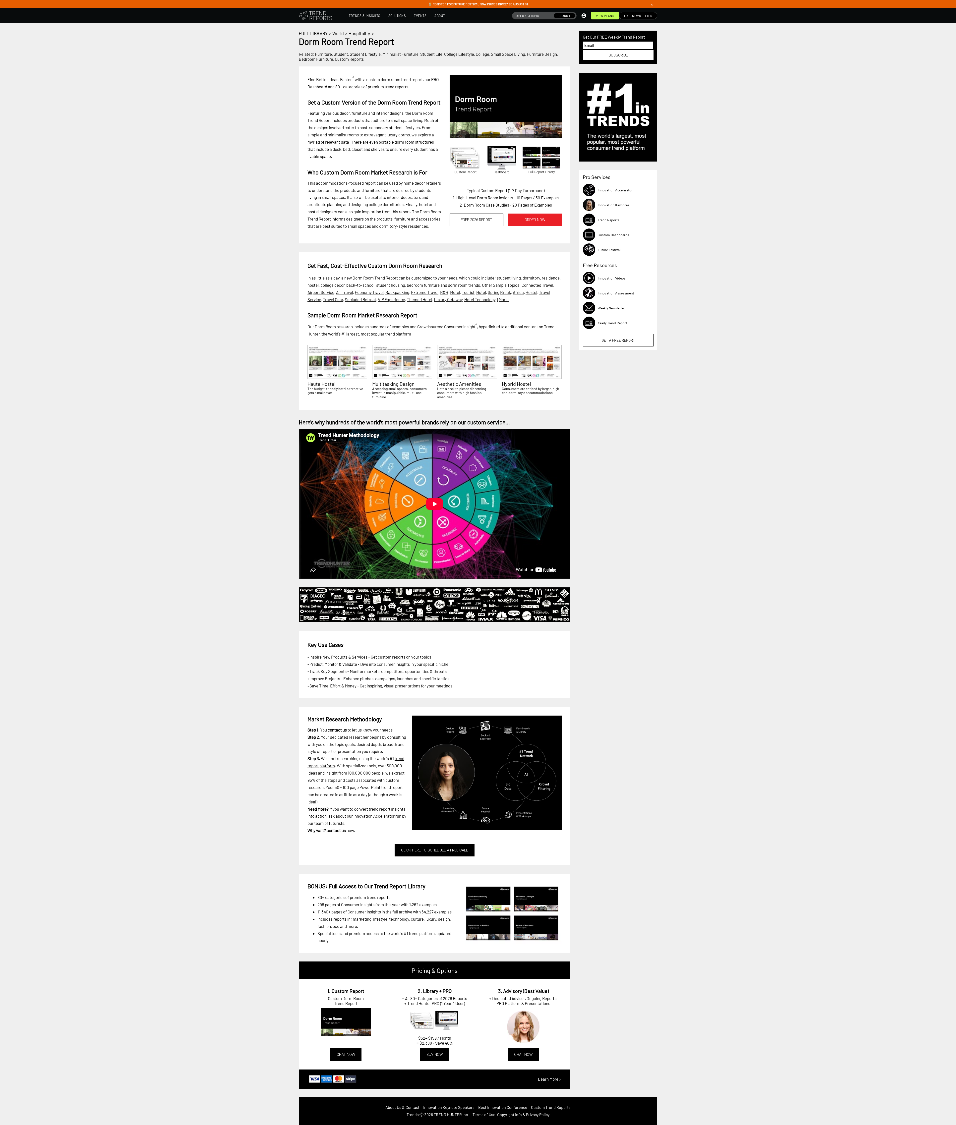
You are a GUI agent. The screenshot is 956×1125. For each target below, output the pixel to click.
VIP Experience (391, 299)
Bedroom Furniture (316, 58)
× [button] (652, 4)
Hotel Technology (479, 299)
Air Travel (344, 292)
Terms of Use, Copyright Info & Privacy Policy (511, 1114)
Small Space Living (508, 54)
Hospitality (359, 33)
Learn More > (549, 1078)
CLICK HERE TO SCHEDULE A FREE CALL (434, 850)
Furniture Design (542, 54)
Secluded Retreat (360, 299)
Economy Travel (369, 292)
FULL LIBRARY (313, 33)
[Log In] (584, 15)
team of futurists (329, 823)
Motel (455, 292)
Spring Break (499, 292)
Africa (518, 292)
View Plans (605, 15)
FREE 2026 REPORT (476, 220)
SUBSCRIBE (618, 55)
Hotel (481, 292)
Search (564, 15)
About (439, 16)
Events (420, 16)
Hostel (531, 292)
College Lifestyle (459, 54)
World (338, 33)
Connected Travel (537, 284)
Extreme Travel (424, 292)
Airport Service (320, 292)
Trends (413, 1114)
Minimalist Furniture (400, 54)
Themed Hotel (419, 299)
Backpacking (397, 292)
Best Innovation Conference (502, 1107)
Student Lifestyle (365, 54)
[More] (503, 299)
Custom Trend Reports (551, 1107)
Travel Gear (333, 299)
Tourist (468, 292)
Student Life (431, 54)
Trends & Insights (364, 16)
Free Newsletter (638, 15)
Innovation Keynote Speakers (449, 1107)
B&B (444, 292)
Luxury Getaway (448, 299)
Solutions (397, 16)
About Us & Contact (402, 1107)
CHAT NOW (346, 1054)
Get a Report (618, 340)
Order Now (535, 220)
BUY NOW (434, 1054)
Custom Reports (349, 58)
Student (341, 54)
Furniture (323, 54)
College (482, 54)
